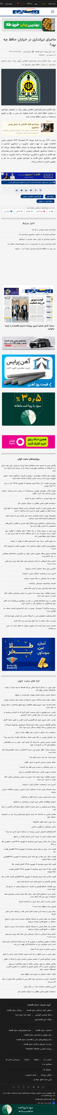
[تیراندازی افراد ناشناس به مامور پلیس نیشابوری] (47, 128)
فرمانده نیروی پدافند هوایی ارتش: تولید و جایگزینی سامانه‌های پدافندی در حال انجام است (29, 555)
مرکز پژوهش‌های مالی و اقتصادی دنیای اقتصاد (33, 1039)
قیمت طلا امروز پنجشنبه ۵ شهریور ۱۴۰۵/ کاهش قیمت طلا (34, 864)
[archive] (14, 1087)
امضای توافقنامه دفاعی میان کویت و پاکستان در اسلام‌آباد (34, 802)
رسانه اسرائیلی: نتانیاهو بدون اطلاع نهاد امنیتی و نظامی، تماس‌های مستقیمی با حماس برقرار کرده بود (30, 524)
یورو (28, 4)
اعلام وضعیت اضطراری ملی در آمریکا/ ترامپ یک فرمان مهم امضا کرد (30, 616)
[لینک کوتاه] (40, 190)
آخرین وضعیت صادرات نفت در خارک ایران (40, 986)
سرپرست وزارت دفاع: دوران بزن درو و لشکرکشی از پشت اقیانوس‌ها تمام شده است (29, 751)
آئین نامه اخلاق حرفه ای (42, 1079)
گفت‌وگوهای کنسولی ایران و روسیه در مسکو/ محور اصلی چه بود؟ (31, 831)
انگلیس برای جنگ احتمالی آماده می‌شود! (40, 568)
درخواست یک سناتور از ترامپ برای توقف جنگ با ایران (35, 732)
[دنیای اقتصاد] (26, 12)
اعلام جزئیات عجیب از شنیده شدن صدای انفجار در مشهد (34, 836)
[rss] (29, 1087)
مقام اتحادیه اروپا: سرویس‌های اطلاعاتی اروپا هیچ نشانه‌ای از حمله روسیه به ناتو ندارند (28, 706)
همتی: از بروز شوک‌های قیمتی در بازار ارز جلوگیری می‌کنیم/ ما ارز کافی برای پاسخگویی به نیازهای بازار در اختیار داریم (29, 602)
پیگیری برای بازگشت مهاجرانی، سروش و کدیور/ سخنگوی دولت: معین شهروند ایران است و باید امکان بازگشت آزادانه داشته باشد (30, 477)
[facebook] (36, 190)
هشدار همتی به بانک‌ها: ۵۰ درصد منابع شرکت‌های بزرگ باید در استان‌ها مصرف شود (29, 815)
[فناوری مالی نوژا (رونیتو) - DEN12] (28, 654)
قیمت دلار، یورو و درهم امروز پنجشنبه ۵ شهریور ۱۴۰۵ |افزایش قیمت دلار (30, 850)
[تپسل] (2, 173)
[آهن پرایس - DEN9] (28, 371)
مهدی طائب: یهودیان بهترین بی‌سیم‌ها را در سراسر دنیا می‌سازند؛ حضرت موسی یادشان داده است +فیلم (29, 492)
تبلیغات (36, 1059)
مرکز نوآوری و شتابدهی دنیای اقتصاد (37, 1035)
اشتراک (26, 1059)
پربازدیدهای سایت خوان (28, 459)
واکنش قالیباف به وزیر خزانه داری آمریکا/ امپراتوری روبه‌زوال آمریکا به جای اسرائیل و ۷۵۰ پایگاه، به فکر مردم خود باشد (30, 726)
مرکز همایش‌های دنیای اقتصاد (19, 1030)
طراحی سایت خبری (46, 1103)
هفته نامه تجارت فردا (23, 1015)
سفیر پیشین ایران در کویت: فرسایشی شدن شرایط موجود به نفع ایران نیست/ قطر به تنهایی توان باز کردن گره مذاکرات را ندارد (30, 509)
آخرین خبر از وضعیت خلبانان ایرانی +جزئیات (39, 573)
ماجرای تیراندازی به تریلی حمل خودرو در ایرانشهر (37, 239)
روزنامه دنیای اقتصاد (14, 1010)
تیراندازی (50, 196)
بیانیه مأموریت (30, 1075)
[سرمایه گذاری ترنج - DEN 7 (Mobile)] (28, 24)
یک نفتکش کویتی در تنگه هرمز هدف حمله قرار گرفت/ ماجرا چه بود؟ (30, 737)
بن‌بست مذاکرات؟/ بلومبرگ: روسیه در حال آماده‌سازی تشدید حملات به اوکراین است (30, 609)
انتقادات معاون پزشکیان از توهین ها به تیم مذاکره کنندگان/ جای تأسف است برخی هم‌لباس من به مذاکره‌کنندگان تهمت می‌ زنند (29, 943)
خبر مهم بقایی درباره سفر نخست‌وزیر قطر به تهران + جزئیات (33, 541)
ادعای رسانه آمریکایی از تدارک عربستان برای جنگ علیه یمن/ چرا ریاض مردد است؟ (30, 562)
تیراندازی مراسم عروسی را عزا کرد (44, 229)
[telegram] (21, 190)
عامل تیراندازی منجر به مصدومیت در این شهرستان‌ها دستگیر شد (31, 244)
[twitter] (31, 190)
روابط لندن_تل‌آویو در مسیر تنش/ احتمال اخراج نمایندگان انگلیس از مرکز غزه (29, 808)
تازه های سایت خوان (29, 681)
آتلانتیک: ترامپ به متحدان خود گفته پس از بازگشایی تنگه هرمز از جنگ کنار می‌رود (29, 980)
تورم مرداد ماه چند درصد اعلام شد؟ (42, 757)
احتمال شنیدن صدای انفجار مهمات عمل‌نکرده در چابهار (35, 695)
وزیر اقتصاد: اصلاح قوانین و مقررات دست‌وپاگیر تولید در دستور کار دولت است (31, 888)
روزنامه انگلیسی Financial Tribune (38, 1049)
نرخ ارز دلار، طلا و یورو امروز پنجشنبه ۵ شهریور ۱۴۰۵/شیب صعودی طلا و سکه (29, 843)
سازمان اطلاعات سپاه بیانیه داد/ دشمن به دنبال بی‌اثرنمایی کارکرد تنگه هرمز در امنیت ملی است (30, 594)
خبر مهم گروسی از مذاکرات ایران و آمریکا (40, 498)
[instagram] (43, 1087)
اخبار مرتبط (29, 223)
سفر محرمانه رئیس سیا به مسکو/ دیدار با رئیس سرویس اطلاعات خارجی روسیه (29, 790)
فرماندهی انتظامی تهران (32, 196)
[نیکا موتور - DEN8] (28, 343)
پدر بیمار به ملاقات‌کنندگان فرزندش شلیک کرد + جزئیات (35, 249)
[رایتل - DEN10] (28, 441)
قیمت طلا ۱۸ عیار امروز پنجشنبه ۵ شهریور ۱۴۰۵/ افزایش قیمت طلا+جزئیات (32, 870)
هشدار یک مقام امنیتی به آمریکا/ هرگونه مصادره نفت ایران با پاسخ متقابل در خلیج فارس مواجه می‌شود (30, 920)
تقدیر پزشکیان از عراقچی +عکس (43, 827)
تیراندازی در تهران (45, 201)
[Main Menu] (52, 11)
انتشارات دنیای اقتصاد (43, 1030)
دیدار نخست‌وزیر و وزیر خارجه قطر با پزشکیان (38, 797)
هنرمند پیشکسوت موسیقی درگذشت (42, 583)
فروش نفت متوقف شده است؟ (44, 906)
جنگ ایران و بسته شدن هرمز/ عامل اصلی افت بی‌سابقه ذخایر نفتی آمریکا (30, 913)
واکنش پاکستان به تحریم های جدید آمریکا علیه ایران (36, 881)
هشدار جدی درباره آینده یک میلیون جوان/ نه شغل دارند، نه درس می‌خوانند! (31, 627)
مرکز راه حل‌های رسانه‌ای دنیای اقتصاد (37, 1044)
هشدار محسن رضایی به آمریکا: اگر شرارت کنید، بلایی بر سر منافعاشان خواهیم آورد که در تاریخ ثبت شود (30, 743)
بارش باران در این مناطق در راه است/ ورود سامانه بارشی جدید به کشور (29, 954)
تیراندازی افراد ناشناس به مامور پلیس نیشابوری (23, 126)
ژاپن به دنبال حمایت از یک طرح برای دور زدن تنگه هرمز (35, 621)
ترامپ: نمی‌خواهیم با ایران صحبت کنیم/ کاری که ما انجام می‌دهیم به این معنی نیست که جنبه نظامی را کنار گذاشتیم (30, 713)
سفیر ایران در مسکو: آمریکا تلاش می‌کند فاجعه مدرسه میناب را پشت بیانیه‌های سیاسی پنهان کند (30, 688)
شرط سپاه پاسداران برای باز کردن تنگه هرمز (40, 588)
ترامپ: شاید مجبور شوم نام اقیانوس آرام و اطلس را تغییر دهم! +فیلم (30, 720)
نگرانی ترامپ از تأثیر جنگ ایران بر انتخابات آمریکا (37, 901)
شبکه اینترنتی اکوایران (43, 1015)
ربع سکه (53, 4)
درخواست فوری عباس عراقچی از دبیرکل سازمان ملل (37, 503)
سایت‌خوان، (45, 182)
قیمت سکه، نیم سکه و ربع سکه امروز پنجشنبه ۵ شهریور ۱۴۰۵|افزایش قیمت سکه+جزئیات (29, 858)
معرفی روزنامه (46, 1075)
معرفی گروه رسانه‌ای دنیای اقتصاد (38, 1010)
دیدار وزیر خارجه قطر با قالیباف (44, 822)
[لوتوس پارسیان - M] (28, 1109)
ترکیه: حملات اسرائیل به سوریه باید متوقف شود (38, 974)
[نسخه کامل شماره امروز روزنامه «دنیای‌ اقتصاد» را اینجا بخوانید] (28, 303)
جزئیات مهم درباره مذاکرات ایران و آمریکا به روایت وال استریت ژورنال (30, 700)
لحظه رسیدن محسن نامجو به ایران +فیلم (40, 762)
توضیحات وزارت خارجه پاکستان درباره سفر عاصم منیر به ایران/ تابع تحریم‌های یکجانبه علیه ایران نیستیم (31, 517)
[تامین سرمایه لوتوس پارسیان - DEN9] (28, 409)
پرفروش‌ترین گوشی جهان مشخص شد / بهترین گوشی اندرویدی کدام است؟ (30, 547)
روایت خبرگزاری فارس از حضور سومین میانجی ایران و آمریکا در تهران (30, 959)
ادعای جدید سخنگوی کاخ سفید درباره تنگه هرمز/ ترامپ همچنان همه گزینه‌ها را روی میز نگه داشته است (30, 895)
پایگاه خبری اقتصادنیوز (43, 1019)
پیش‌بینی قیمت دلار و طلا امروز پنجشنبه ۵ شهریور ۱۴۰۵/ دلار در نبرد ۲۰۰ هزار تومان (30, 484)
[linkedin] (26, 190)
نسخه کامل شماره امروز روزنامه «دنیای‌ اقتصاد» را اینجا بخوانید (29, 327)
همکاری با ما (46, 1064)
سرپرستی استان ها (12, 1059)
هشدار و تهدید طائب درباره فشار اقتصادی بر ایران (37, 772)
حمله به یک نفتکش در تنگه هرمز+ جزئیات (40, 578)
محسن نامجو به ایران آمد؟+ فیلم (43, 949)
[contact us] (19, 1087)
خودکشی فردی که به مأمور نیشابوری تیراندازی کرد (37, 234)
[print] (16, 190)
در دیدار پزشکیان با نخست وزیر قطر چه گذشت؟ (37, 767)
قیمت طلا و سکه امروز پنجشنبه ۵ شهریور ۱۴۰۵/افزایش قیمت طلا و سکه (28, 876)
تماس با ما (47, 1059)
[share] (24, 1087)
